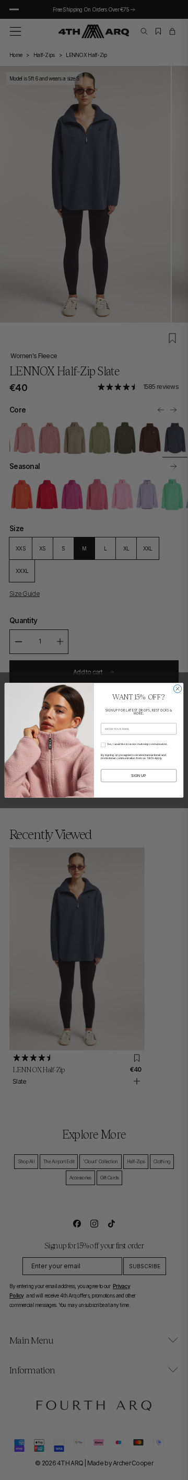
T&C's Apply (154, 758)
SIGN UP (138, 775)
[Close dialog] (177, 688)
